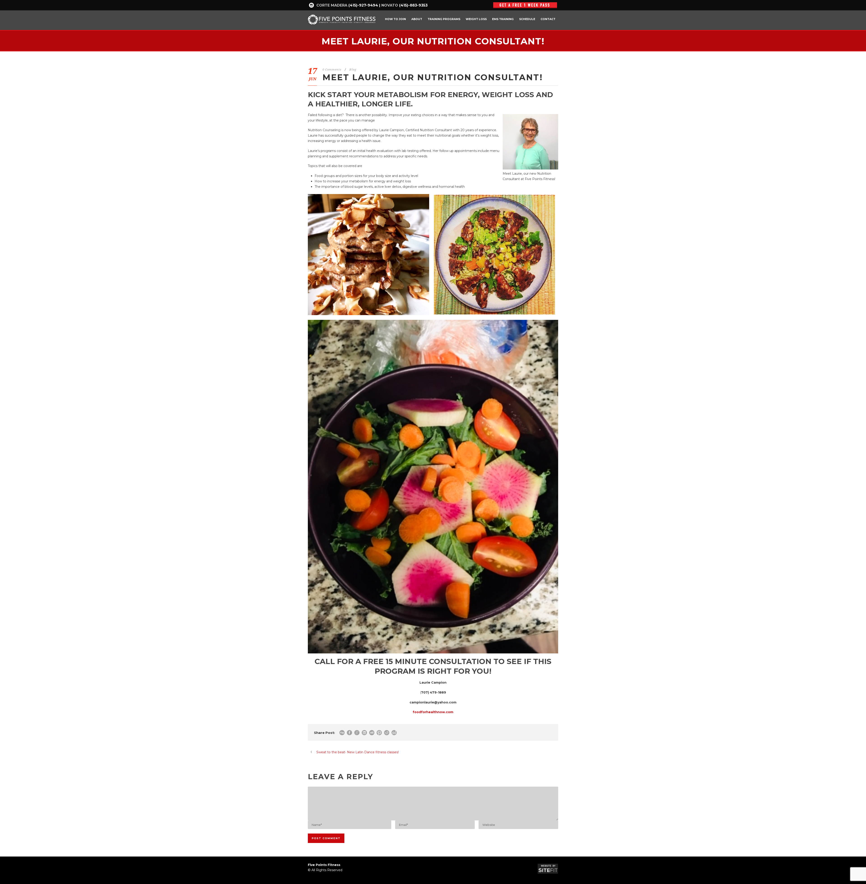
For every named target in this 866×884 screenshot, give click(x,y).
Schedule (527, 19)
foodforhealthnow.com (433, 712)
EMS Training (503, 19)
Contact (548, 19)
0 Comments (331, 69)
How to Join (395, 19)
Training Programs (444, 19)
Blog (352, 69)
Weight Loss (476, 19)
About (416, 19)
